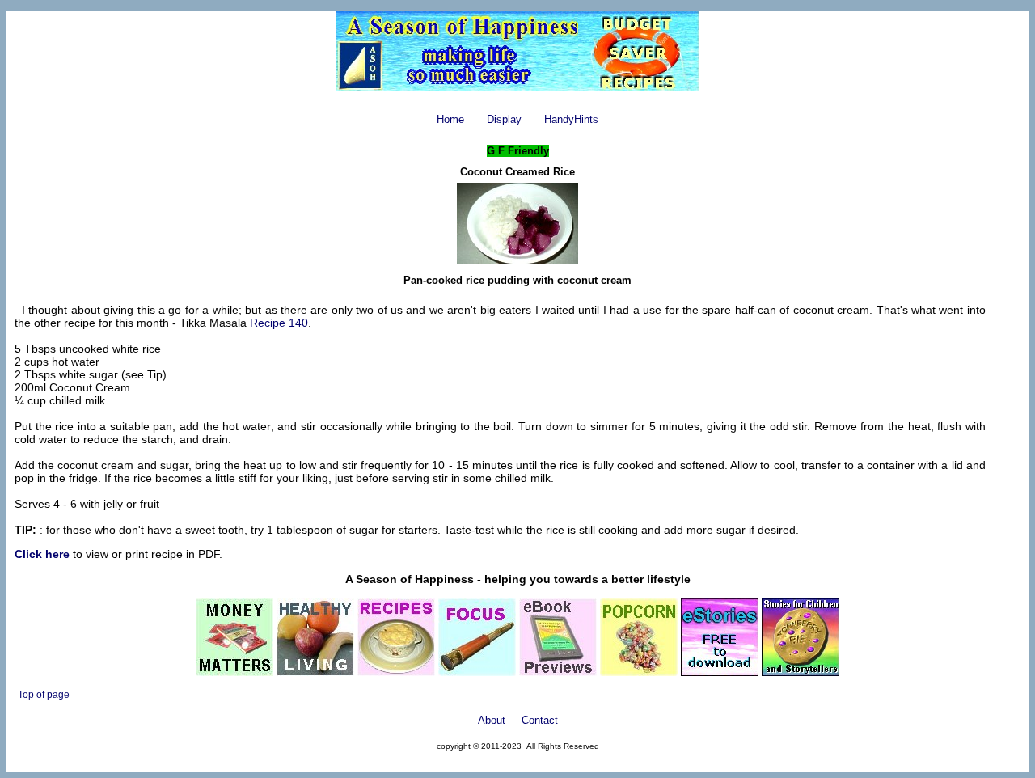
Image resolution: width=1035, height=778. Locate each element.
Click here (42, 554)
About (491, 720)
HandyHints (571, 119)
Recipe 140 (279, 322)
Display (504, 119)
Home (450, 119)
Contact (540, 720)
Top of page (44, 695)
